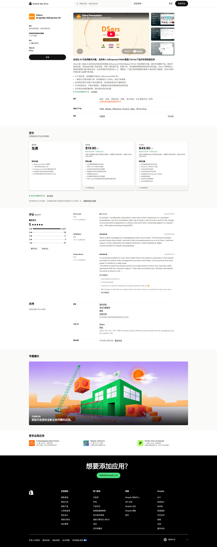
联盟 (159, 519)
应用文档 (103, 314)
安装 (47, 57)
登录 (170, 3)
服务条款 (46, 540)
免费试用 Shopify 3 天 (108, 475)
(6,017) (35, 43)
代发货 (102, 116)
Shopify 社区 (130, 506)
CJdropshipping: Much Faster (47, 441)
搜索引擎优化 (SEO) (101, 519)
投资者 (160, 506)
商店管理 (64, 524)
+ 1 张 (163, 49)
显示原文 (94, 92)
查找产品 (64, 502)
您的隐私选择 (77, 540)
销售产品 (64, 506)
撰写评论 (34, 249)
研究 (127, 515)
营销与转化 (65, 519)
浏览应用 (137, 3)
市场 (95, 502)
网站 (101, 327)
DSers (31, 50)
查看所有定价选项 (89, 201)
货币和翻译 (97, 528)
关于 (159, 497)
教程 (101, 311)
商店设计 (64, 515)
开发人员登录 (34, 540)
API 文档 (128, 502)
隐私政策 (103, 304)
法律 (159, 524)
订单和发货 (65, 511)
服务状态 (161, 528)
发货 (95, 524)
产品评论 (96, 506)
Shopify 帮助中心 (132, 497)
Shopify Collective (97, 441)
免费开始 (181, 3)
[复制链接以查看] (83, 214)
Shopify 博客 (130, 511)
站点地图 (66, 540)
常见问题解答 (104, 308)
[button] (54, 443)
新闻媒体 (161, 511)
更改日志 (118, 340)
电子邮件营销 (98, 515)
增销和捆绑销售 (99, 511)
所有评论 (45, 249)
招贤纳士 (161, 502)
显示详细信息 (103, 275)
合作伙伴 (161, 515)
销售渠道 (64, 497)
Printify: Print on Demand (154, 441)
